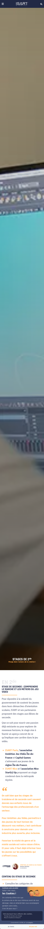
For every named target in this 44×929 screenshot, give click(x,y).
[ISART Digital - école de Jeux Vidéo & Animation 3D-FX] (22, 4)
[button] (41, 4)
